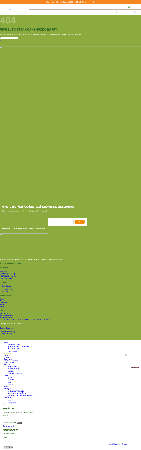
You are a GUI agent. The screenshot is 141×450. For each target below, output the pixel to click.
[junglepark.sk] (14, 9)
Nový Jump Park (13, 348)
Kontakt (122, 7)
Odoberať (79, 222)
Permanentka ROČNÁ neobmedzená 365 (21, 395)
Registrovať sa (8, 447)
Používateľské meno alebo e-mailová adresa (18, 412)
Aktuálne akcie (12, 366)
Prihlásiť (20, 422)
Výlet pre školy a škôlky (16, 373)
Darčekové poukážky (11, 361)
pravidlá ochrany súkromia (118, 444)
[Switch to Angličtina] (12, 403)
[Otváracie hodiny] (51, 7)
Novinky (109, 7)
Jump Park (7, 353)
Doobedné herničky (14, 368)
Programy (7, 364)
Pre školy (7, 355)
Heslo (5, 415)
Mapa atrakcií (12, 352)
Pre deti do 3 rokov (14, 344)
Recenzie (11, 384)
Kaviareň (11, 377)
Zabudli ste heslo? (9, 426)
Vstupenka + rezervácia (15, 390)
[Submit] (1, 40)
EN (137, 7)
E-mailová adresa (9, 434)
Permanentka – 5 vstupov (16, 392)
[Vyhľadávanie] (129, 7)
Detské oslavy (8, 359)
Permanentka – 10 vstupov (17, 394)
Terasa (10, 381)
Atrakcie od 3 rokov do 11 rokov (18, 346)
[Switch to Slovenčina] (12, 401)
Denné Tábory (9, 362)
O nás (116, 7)
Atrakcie (6, 342)
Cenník (6, 357)
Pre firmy (11, 372)
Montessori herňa (14, 350)
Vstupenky (7, 388)
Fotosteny (11, 379)
